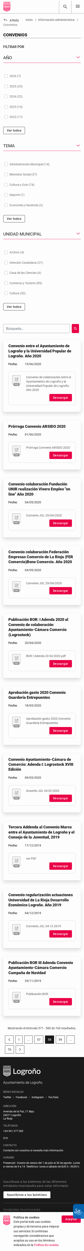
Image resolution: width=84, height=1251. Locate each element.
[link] (65, 6)
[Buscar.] (75, 328)
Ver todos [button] (14, 130)
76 (11, 1050)
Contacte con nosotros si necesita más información (33, 1150)
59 (62, 1040)
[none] (78, 6)
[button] (28, 1040)
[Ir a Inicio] (6, 7)
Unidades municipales (21, 1210)
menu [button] (77, 6)
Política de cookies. (46, 1245)
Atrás (11, 20)
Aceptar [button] (71, 1219)
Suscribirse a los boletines (27, 1195)
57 (40, 1040)
